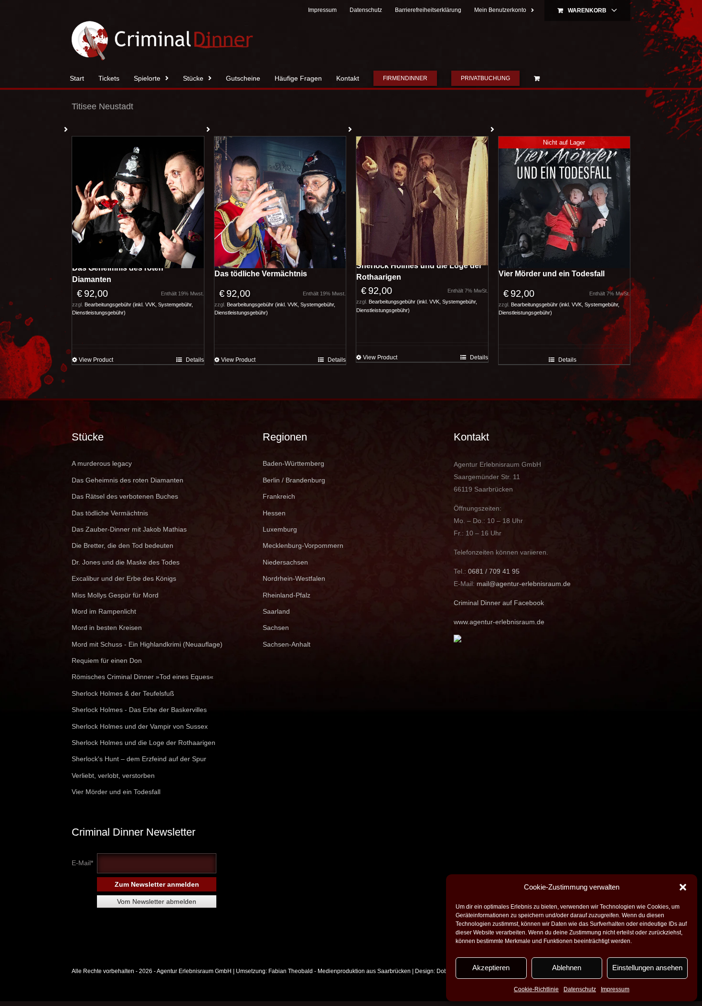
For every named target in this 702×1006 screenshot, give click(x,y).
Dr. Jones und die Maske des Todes (126, 562)
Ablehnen (566, 968)
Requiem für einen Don (107, 660)
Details (195, 359)
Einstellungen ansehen (647, 968)
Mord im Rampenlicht (104, 611)
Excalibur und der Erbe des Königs (124, 578)
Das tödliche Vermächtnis (260, 274)
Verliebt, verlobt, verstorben (113, 775)
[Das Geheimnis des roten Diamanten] (138, 202)
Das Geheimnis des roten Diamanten (117, 273)
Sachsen (276, 627)
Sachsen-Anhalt (286, 644)
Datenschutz (580, 989)
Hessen (274, 513)
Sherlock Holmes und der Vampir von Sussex (140, 726)
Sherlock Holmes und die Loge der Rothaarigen (419, 271)
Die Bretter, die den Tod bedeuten (122, 545)
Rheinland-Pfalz (286, 595)
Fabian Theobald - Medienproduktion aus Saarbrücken (339, 971)
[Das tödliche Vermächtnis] (280, 202)
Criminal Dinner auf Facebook (499, 603)
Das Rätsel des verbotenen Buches (125, 496)
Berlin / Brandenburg (294, 480)
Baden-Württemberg (293, 463)
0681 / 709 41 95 (494, 571)
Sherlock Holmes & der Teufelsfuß (123, 693)
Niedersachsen (285, 562)
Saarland (276, 611)
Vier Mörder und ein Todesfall (552, 274)
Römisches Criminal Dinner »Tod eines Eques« (142, 677)
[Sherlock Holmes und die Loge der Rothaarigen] (422, 200)
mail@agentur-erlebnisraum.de (524, 583)
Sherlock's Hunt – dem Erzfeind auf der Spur (139, 759)
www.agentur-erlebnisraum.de (499, 622)
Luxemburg (280, 529)
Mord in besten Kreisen (107, 627)
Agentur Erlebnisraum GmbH (194, 971)
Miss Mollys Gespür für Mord (115, 595)
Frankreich (279, 496)
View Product (96, 359)
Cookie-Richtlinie (536, 989)
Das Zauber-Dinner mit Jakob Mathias (129, 529)
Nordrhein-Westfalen (294, 578)
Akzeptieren (491, 968)
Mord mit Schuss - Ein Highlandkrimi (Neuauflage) (147, 644)
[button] (683, 887)
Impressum (615, 989)
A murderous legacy (102, 463)
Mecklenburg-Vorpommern (303, 545)
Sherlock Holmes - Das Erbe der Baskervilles (139, 709)
